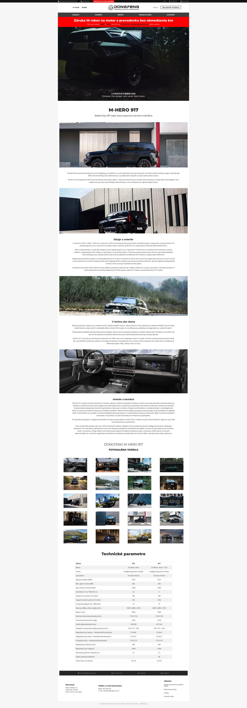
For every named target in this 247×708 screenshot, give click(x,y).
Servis (120, 15)
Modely (75, 15)
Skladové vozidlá (170, 7)
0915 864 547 (86, 1)
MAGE (102, 24)
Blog (155, 7)
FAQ (164, 1)
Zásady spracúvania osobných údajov (173, 685)
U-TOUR (76, 7)
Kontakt (171, 15)
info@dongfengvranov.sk (68, 1)
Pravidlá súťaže (169, 696)
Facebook (173, 1)
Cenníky (98, 15)
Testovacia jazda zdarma (104, 1)
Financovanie (145, 15)
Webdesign (143, 704)
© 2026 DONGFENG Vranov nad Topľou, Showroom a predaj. (119, 704)
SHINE (84, 7)
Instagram (185, 1)
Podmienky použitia (170, 689)
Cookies (166, 693)
